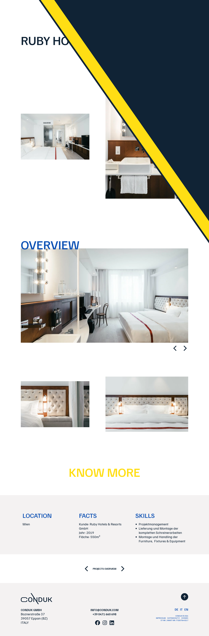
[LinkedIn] (112, 622)
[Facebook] (97, 622)
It (181, 609)
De (176, 609)
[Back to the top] (184, 596)
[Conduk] (36, 598)
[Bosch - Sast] (86, 569)
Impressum (161, 618)
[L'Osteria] (123, 569)
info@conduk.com (104, 610)
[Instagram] (105, 622)
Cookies (184, 618)
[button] (175, 348)
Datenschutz (173, 618)
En (186, 609)
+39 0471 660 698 (104, 614)
